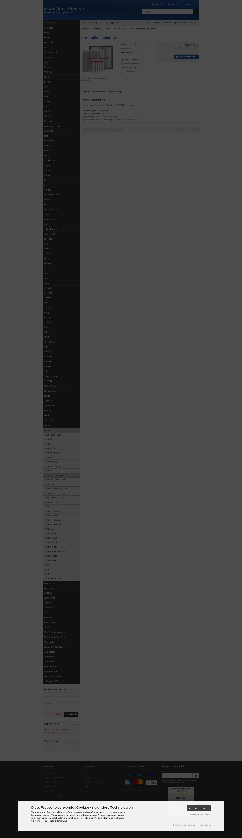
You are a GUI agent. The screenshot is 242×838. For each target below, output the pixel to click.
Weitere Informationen (200, 814)
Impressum (205, 825)
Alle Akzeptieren (198, 808)
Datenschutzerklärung (184, 825)
